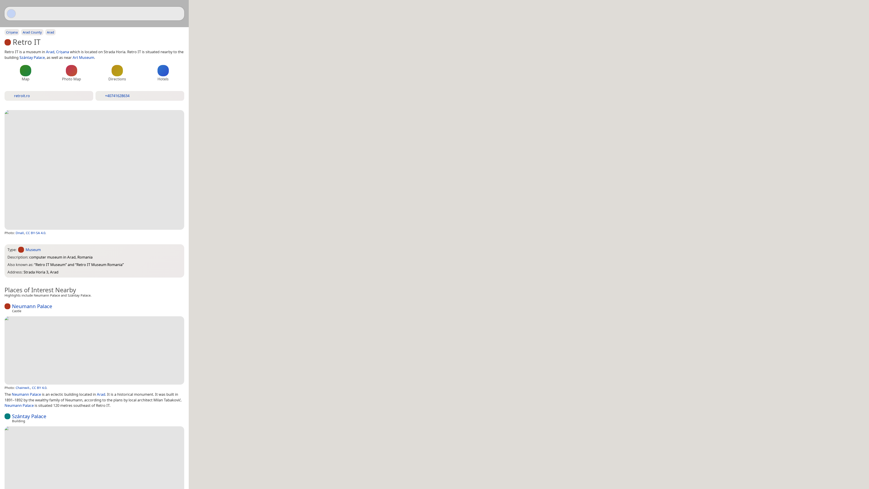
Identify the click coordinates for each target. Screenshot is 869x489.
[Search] (178, 13)
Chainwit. (23, 387)
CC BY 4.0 (39, 387)
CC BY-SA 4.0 (35, 232)
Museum (33, 249)
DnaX (20, 232)
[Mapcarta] (11, 14)
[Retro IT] (94, 170)
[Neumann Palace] (94, 350)
